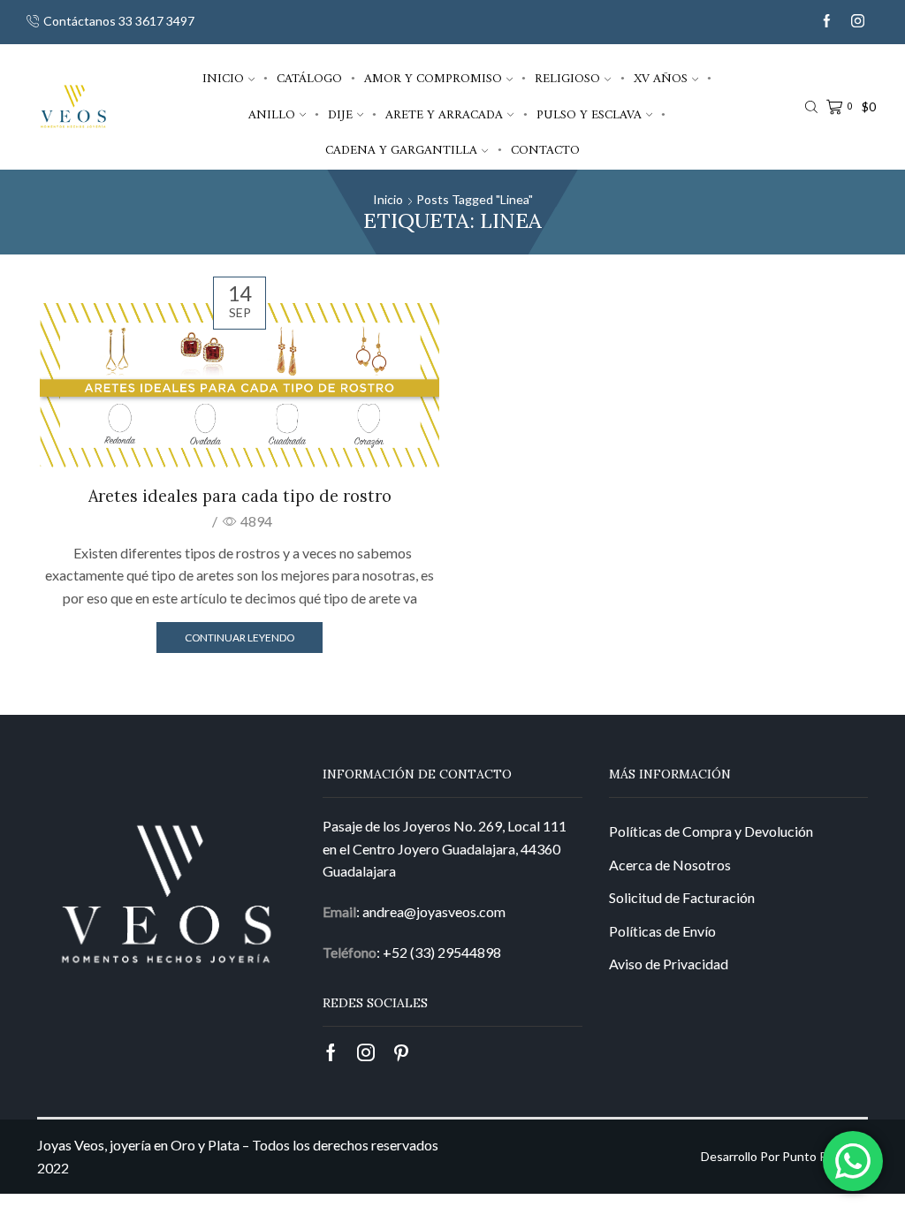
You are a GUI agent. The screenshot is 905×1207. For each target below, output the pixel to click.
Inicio (223, 78)
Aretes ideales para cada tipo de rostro (240, 496)
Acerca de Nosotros (670, 864)
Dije (340, 114)
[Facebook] (826, 21)
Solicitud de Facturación (682, 897)
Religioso (567, 78)
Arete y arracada (444, 114)
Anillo (271, 114)
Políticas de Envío (662, 930)
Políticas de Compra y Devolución (711, 831)
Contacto (545, 150)
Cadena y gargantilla (401, 150)
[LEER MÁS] (239, 383)
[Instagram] (857, 21)
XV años (661, 78)
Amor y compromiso (433, 78)
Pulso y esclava (589, 114)
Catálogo (309, 78)
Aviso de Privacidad (668, 963)
